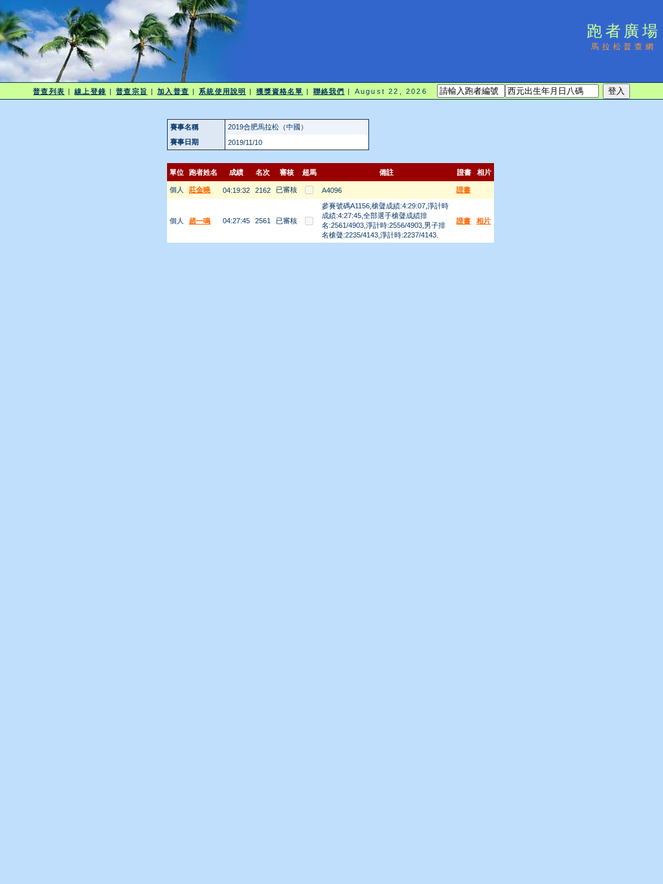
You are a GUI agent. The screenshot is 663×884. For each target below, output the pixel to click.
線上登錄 (90, 91)
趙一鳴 (199, 221)
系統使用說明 (222, 91)
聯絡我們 (328, 91)
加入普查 (172, 91)
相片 (484, 221)
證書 (463, 189)
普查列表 (48, 91)
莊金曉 (199, 189)
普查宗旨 (131, 91)
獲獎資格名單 (280, 91)
